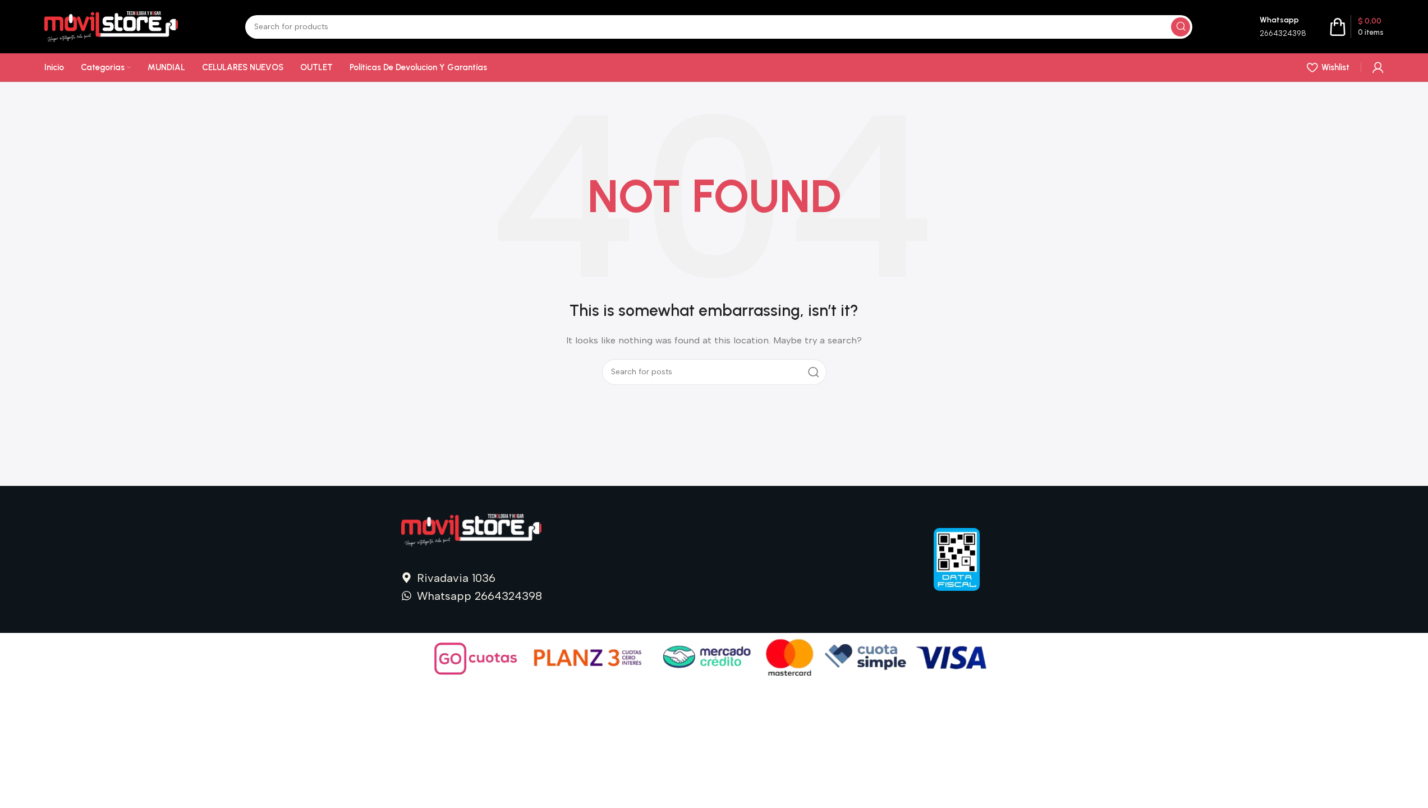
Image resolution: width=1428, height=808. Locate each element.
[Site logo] (111, 26)
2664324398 (1283, 33)
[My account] (1378, 67)
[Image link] (471, 530)
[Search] (1180, 26)
